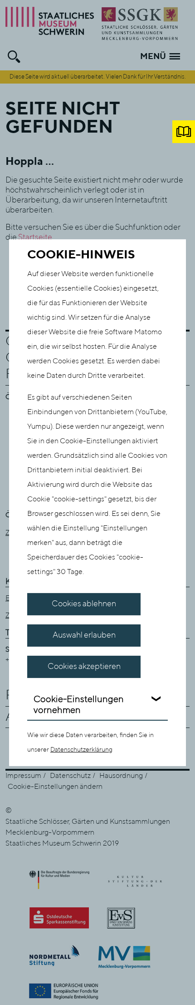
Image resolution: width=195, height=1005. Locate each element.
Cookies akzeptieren (84, 667)
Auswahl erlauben (84, 635)
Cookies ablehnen (84, 604)
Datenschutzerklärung (81, 750)
